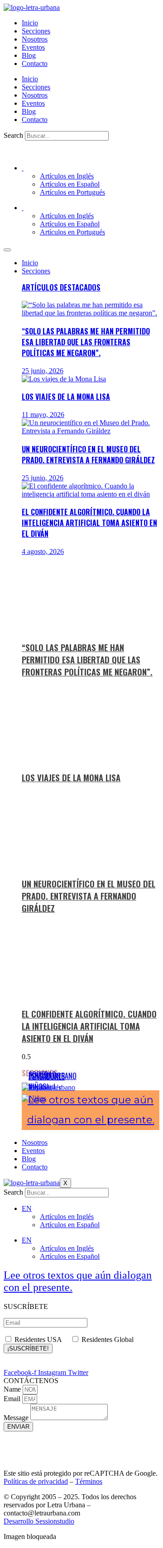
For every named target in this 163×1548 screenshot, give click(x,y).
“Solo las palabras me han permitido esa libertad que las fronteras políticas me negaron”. (86, 342)
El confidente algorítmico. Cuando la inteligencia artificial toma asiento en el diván (89, 523)
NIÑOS (37, 1086)
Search (13, 135)
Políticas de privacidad (36, 1481)
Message (17, 1417)
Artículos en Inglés (67, 176)
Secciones (36, 31)
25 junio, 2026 (42, 371)
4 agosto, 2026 (43, 551)
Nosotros (35, 39)
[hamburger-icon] (7, 250)
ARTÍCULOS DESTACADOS (61, 287)
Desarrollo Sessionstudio (39, 1521)
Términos (88, 1481)
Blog (29, 55)
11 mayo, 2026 (43, 414)
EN (27, 1208)
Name (13, 1389)
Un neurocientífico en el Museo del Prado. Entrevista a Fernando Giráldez (88, 454)
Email (13, 1399)
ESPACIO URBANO (53, 1075)
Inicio (30, 23)
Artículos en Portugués (72, 192)
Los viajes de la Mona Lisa (66, 396)
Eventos (33, 47)
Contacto (35, 63)
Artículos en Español (70, 184)
